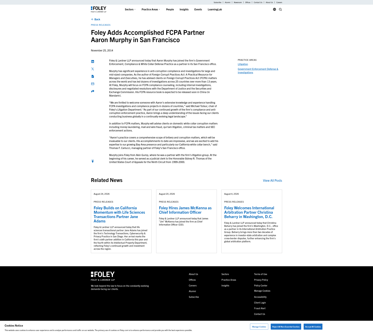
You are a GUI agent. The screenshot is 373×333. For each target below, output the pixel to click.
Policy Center (260, 285)
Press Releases (101, 24)
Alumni (227, 2)
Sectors (129, 9)
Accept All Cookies (313, 326)
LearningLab (215, 9)
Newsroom (238, 2)
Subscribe (217, 2)
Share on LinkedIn (92, 61)
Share (92, 91)
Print (92, 76)
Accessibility (260, 296)
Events (198, 9)
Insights (184, 9)
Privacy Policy (261, 279)
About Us (269, 2)
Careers (279, 2)
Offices (247, 2)
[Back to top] (92, 162)
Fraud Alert (259, 308)
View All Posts (272, 180)
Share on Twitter (92, 69)
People (170, 9)
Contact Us (258, 2)
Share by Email (92, 84)
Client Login (260, 302)
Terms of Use (260, 274)
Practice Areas (150, 9)
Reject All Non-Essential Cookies (286, 326)
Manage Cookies (259, 326)
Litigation (243, 64)
